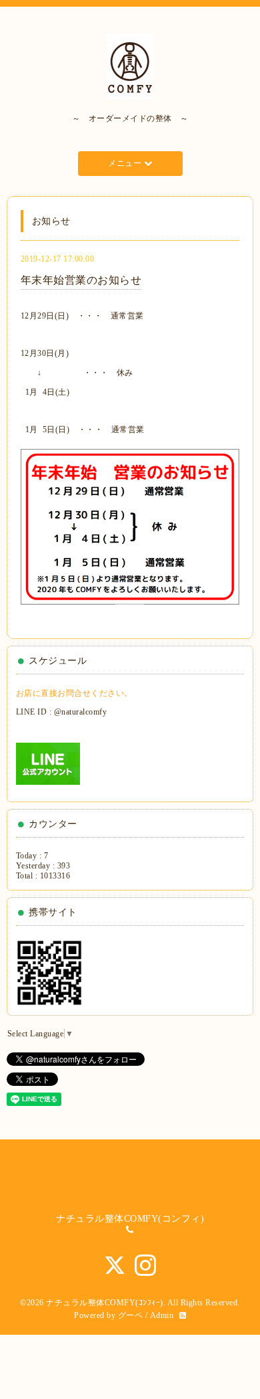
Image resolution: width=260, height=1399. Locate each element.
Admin (162, 1315)
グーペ (130, 1315)
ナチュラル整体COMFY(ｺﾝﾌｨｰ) (104, 1302)
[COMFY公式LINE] (48, 762)
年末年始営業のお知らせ (81, 280)
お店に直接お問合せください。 (74, 693)
